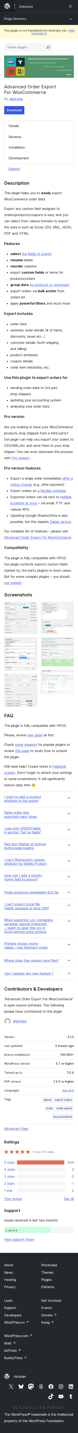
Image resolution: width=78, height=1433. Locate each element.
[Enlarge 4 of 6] (68, 607)
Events (46, 1308)
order (49, 1108)
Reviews (15, 137)
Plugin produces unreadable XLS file (31, 892)
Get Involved (51, 1300)
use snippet (12, 583)
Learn (8, 1300)
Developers (12, 1315)
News (8, 1272)
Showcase (49, 1265)
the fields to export (37, 254)
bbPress (12, 1350)
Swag (47, 1322)
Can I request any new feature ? (28, 973)
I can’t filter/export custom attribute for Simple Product (25, 862)
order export (64, 1108)
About (8, 1265)
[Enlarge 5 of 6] (68, 643)
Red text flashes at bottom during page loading (25, 846)
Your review (13, 1199)
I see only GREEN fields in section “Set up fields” (22, 830)
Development (19, 158)
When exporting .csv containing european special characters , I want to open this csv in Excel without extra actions (28, 926)
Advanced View (16, 1129)
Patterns (47, 1287)
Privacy (10, 1287)
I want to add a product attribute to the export (22, 799)
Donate (49, 1315)
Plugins (46, 1280)
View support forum (19, 1239)
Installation (17, 147)
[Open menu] (71, 6)
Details (14, 126)
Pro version (20, 458)
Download (14, 110)
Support (14, 169)
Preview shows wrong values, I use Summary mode (26, 945)
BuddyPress (15, 1358)
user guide (35, 735)
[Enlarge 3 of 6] (32, 679)
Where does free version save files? (31, 960)
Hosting (10, 1280)
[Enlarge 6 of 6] (68, 675)
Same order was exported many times (20, 814)
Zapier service (60, 522)
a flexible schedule (52, 491)
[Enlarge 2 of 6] (32, 643)
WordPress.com (18, 1336)
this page (22, 751)
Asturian (20, 1376)
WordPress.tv (16, 1322)
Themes (47, 1272)
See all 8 (68, 1090)
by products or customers (49, 285)
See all (69, 1199)
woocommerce (62, 1116)
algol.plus (16, 99)
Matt (10, 1343)
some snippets (26, 745)
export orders (63, 1099)
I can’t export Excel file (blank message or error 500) (26, 906)
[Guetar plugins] (48, 47)
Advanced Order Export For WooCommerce (37, 537)
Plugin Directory (15, 18)
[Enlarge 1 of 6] (32, 607)
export (47, 1099)
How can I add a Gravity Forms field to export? (23, 877)
